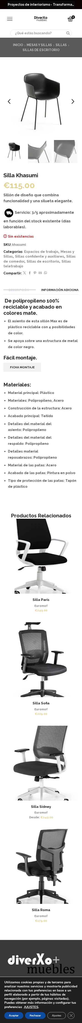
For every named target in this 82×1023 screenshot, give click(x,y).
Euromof (41, 605)
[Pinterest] (35, 273)
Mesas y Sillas (39, 45)
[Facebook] (29, 273)
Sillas (61, 45)
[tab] (19, 290)
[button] (9, 101)
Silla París (41, 600)
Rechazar (35, 1015)
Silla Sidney (41, 807)
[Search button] (68, 33)
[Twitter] (24, 273)
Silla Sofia (41, 703)
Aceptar (14, 1015)
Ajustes (56, 1015)
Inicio (18, 45)
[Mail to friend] (40, 273)
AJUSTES (31, 1007)
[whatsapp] (45, 273)
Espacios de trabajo (41, 251)
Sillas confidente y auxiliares (39, 256)
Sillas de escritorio (41, 50)
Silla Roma (41, 910)
